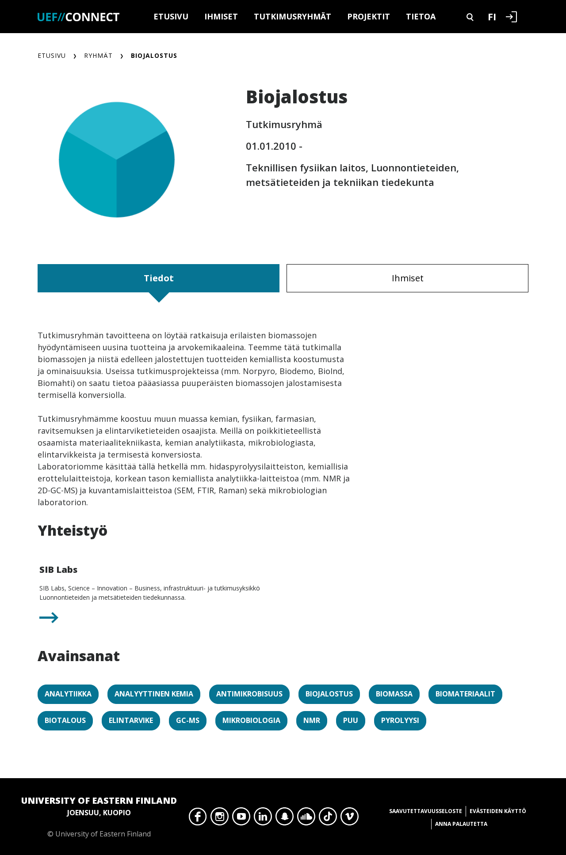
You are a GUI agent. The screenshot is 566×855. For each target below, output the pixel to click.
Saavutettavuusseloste (425, 811)
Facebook (198, 818)
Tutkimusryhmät (292, 16)
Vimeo (349, 818)
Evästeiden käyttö (498, 811)
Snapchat (284, 818)
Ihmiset (221, 16)
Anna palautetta (461, 824)
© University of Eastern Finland (99, 816)
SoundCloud (306, 818)
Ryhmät (98, 55)
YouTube (241, 818)
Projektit (368, 16)
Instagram (219, 818)
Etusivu (170, 16)
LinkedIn (263, 818)
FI (492, 16)
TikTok (328, 818)
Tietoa (421, 16)
